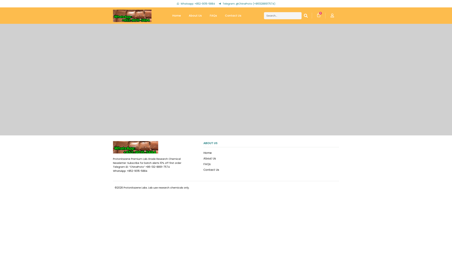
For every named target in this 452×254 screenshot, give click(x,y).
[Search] (306, 15)
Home (176, 16)
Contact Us (233, 16)
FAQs (213, 16)
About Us (195, 16)
